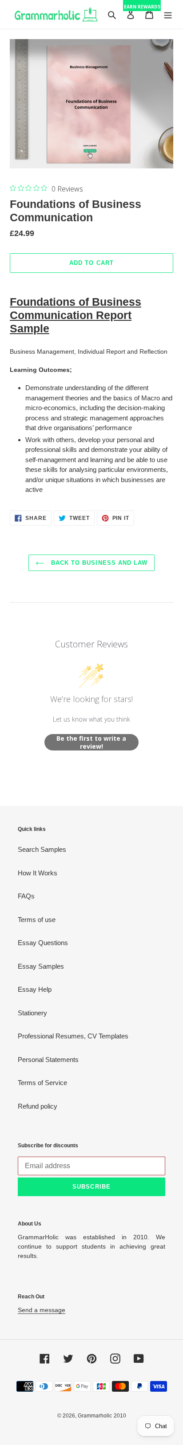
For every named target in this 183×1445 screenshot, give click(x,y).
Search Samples (42, 849)
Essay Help (35, 989)
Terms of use (37, 919)
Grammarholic (95, 1416)
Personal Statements (48, 1059)
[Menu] (168, 14)
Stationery (32, 1013)
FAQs (26, 896)
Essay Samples (41, 966)
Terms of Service (42, 1082)
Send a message (41, 1309)
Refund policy (37, 1106)
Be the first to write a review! (91, 742)
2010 (120, 1416)
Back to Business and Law (98, 562)
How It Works (37, 873)
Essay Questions (43, 942)
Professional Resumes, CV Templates (73, 1036)
